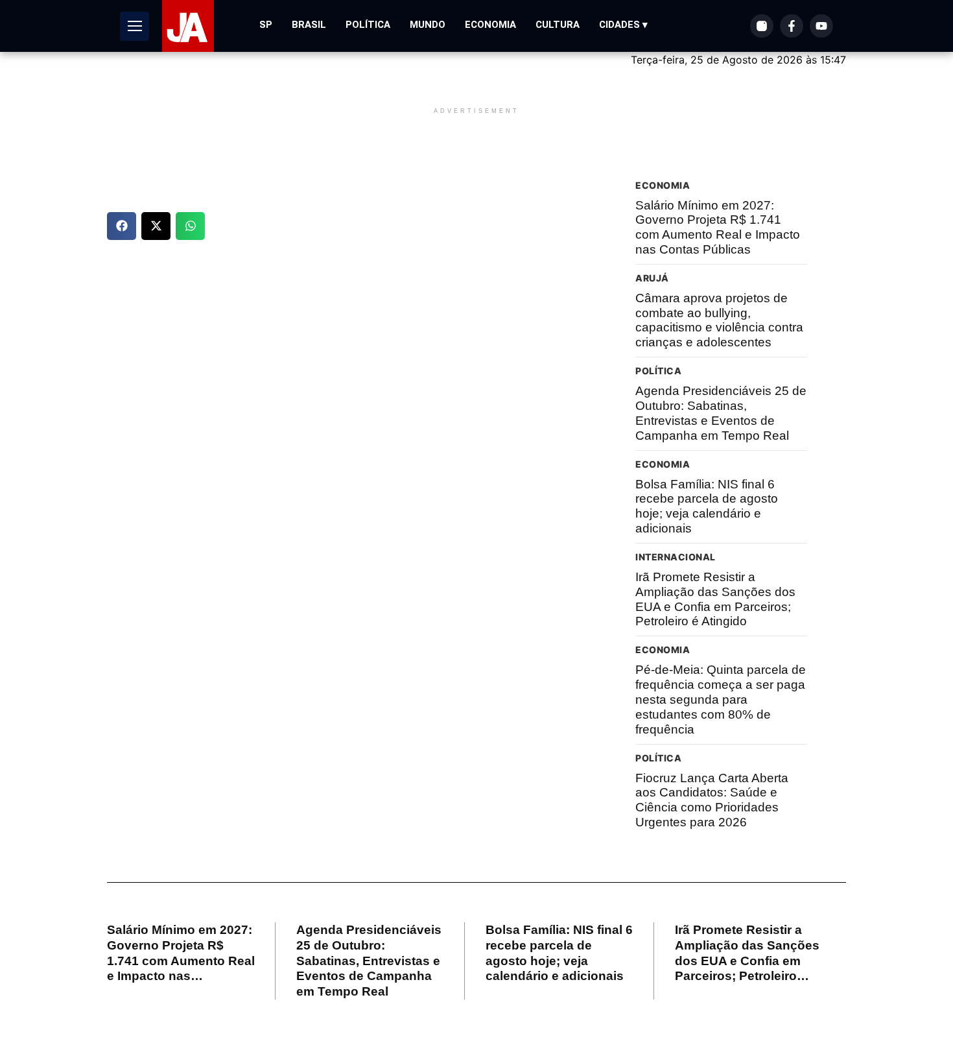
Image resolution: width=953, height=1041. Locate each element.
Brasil (309, 24)
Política (368, 24)
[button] (121, 226)
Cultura (557, 24)
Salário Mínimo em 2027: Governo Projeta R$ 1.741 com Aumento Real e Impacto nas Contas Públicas (717, 227)
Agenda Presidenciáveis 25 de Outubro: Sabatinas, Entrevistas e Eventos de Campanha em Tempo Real (720, 413)
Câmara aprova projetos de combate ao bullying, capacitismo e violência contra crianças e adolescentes (719, 320)
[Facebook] (791, 26)
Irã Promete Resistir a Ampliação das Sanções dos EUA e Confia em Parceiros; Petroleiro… (747, 953)
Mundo (427, 24)
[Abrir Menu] (134, 26)
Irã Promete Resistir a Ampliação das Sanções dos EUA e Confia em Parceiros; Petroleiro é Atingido (715, 599)
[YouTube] (821, 26)
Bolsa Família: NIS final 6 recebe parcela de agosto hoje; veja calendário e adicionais (706, 506)
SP (265, 24)
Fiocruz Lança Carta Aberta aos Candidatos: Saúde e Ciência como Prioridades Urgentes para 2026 (711, 800)
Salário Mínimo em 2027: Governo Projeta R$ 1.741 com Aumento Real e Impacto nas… (181, 953)
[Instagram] (761, 26)
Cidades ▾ (623, 24)
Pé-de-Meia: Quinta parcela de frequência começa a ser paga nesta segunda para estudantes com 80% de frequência (720, 699)
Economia (490, 24)
